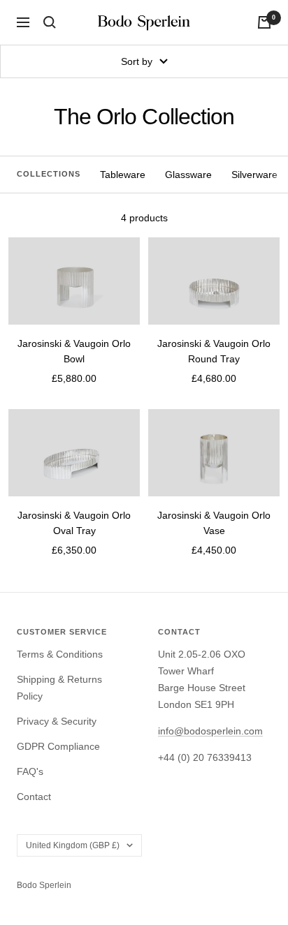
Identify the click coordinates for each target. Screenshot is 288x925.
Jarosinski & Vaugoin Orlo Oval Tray (74, 523)
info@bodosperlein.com (210, 731)
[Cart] (264, 22)
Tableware (122, 174)
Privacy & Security (56, 721)
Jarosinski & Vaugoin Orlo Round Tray (214, 351)
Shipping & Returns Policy (59, 688)
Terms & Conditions (60, 654)
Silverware (254, 174)
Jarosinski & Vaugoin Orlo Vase (214, 523)
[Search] (49, 22)
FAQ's (30, 771)
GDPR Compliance (58, 746)
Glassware (188, 174)
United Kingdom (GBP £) (73, 845)
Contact (34, 796)
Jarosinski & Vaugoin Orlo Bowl (74, 351)
